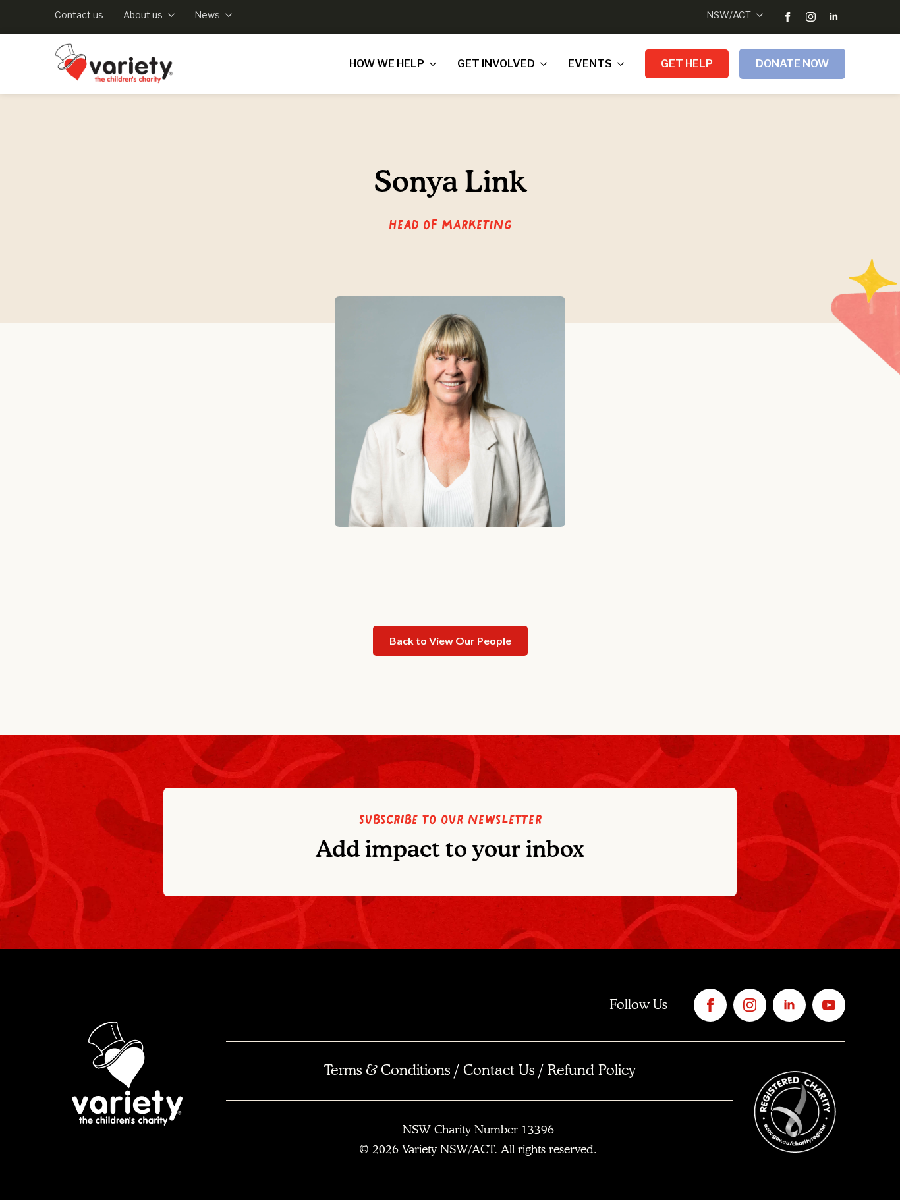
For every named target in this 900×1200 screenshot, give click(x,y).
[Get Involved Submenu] (546, 63)
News (207, 14)
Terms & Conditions (387, 1071)
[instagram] (810, 16)
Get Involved (496, 63)
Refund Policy (592, 1071)
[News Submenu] (226, 15)
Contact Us (498, 1071)
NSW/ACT (728, 14)
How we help (386, 63)
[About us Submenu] (169, 15)
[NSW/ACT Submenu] (757, 15)
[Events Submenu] (623, 63)
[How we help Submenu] (435, 63)
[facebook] (787, 16)
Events (590, 63)
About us (143, 14)
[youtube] (828, 1005)
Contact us (79, 14)
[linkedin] (833, 16)
